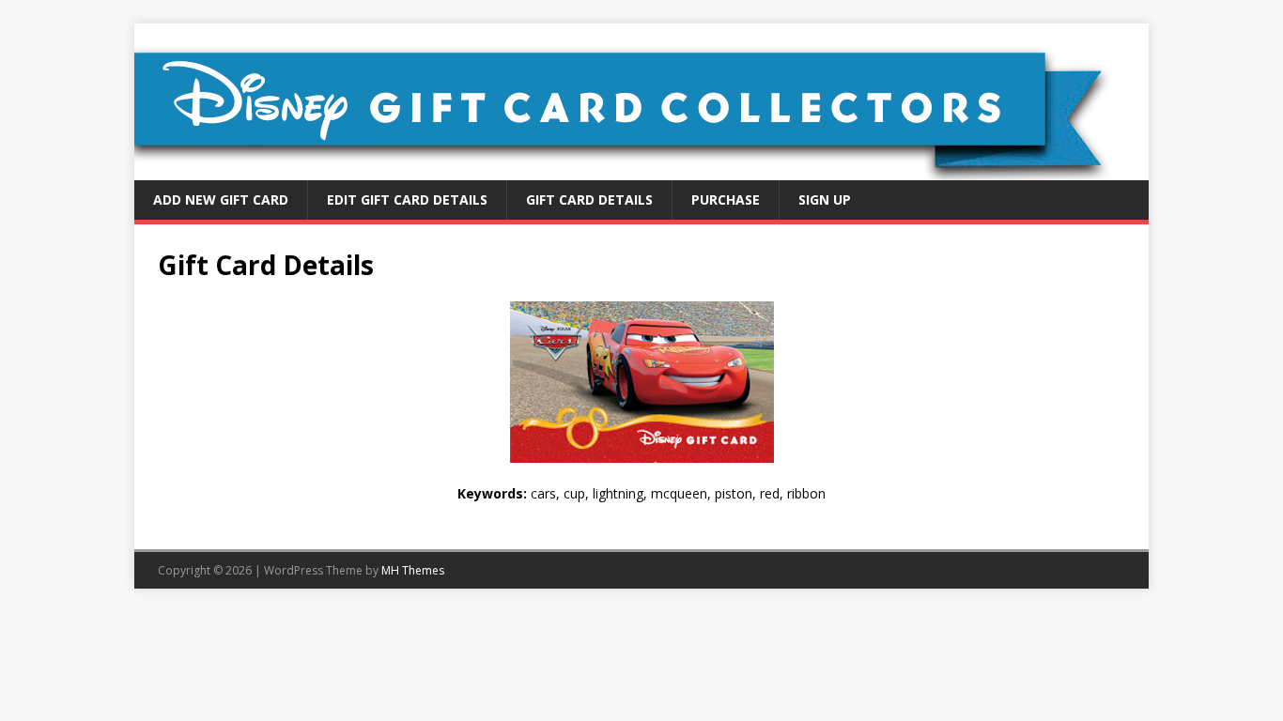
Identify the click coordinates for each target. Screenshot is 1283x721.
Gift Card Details (589, 199)
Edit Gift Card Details (407, 199)
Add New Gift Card (220, 199)
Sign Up (824, 199)
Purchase (725, 199)
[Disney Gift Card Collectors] (641, 169)
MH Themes (412, 570)
